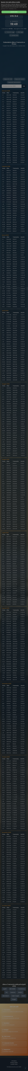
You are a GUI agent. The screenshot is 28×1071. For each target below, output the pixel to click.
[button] (14, 9)
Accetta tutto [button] (14, 12)
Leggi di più (24, 6)
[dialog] (14, 7)
